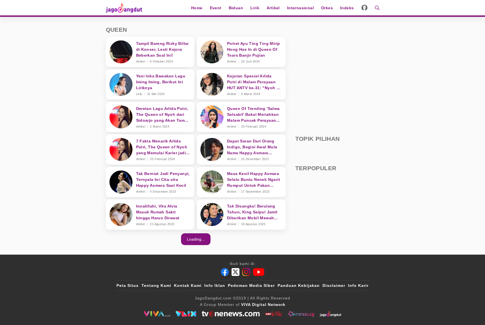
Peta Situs (127, 285)
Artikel (273, 8)
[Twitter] (235, 272)
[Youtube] (258, 272)
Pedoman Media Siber (251, 285)
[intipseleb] (301, 314)
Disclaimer (333, 285)
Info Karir (358, 285)
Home (197, 8)
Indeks (347, 8)
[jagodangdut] (330, 314)
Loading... (196, 239)
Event (215, 8)
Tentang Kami (156, 285)
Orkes (327, 8)
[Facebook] (225, 272)
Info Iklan (214, 285)
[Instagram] (246, 272)
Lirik (254, 8)
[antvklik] (273, 314)
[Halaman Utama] (126, 7)
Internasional (300, 8)
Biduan (236, 8)
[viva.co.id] (157, 314)
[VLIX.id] (186, 314)
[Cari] (375, 7)
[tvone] (230, 314)
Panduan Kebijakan (299, 285)
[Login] (364, 7)
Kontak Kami (188, 285)
